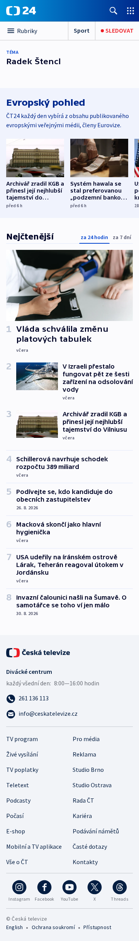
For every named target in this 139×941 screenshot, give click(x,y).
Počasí (15, 816)
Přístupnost (97, 927)
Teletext (17, 785)
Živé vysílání (22, 754)
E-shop (15, 831)
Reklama (84, 754)
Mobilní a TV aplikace (34, 846)
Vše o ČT (17, 862)
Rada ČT (83, 800)
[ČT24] (21, 10)
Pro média (86, 739)
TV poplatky (22, 769)
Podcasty (18, 800)
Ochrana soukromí (53, 927)
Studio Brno (88, 769)
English (14, 927)
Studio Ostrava (92, 785)
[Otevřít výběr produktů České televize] (130, 10)
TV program (22, 739)
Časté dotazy (90, 846)
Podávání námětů (96, 831)
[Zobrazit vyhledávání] (113, 10)
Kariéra (82, 816)
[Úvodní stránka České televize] (38, 652)
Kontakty (85, 862)
